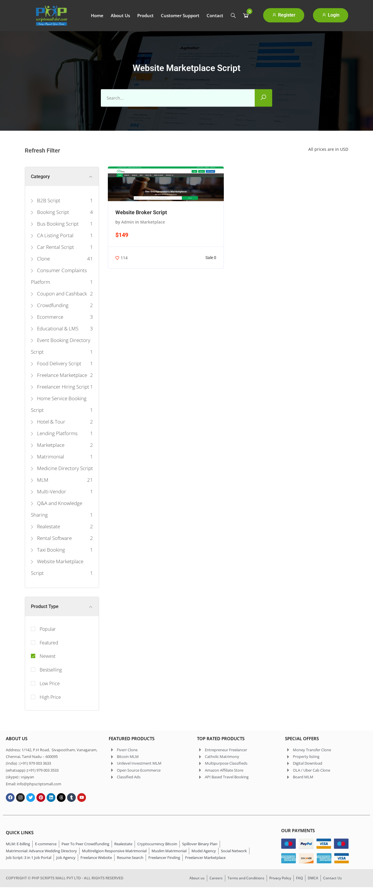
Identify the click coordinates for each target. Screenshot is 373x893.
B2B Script (48, 200)
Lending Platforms (57, 433)
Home (97, 15)
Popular (48, 629)
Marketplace (50, 445)
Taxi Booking (50, 549)
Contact (215, 15)
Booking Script (52, 212)
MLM (42, 479)
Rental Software (54, 538)
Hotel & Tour (50, 421)
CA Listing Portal (54, 235)
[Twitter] (30, 797)
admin (127, 222)
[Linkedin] (51, 797)
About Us (120, 15)
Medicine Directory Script (64, 468)
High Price (50, 697)
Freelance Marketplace (61, 375)
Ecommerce (49, 316)
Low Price (50, 683)
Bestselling (51, 670)
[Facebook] (10, 797)
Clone (43, 258)
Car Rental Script (55, 247)
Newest (47, 656)
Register (286, 15)
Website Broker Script (141, 212)
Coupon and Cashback (61, 293)
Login (333, 15)
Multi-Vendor (51, 491)
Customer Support (180, 15)
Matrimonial (50, 456)
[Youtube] (81, 797)
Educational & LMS (57, 328)
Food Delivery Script (58, 363)
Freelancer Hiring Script (62, 386)
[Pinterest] (40, 797)
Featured (49, 642)
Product (145, 15)
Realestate (48, 526)
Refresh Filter (42, 150)
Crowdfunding (52, 305)
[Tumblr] (71, 797)
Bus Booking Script (57, 223)
